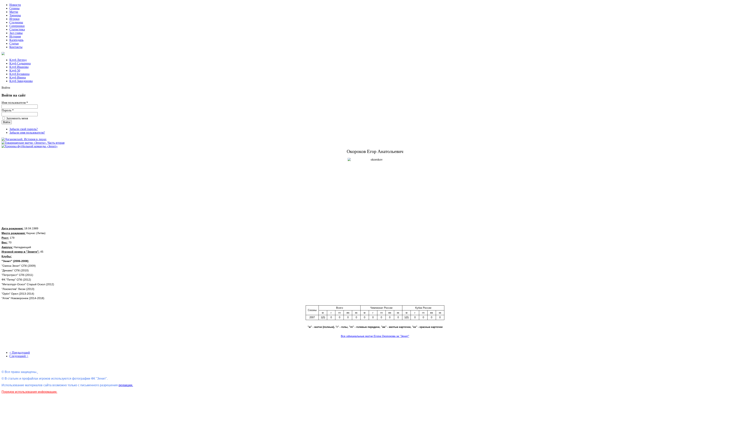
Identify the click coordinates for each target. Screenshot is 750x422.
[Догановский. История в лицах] (24, 139)
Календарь (16, 40)
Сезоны (14, 8)
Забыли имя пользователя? (27, 132)
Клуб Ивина (17, 77)
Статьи (14, 43)
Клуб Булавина (19, 74)
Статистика (17, 29)
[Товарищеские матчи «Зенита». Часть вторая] (33, 142)
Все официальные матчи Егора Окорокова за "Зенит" (375, 336)
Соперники (17, 26)
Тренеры (15, 15)
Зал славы (16, 33)
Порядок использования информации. (29, 391)
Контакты (15, 47)
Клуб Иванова (19, 67)
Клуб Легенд (18, 60)
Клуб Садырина (20, 63)
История (15, 36)
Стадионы (16, 22)
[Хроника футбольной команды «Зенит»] (30, 146)
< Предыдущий (19, 352)
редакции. (126, 385)
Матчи (13, 11)
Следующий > (18, 356)
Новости (15, 4)
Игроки (14, 19)
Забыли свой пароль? (23, 129)
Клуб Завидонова (21, 81)
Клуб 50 (14, 70)
